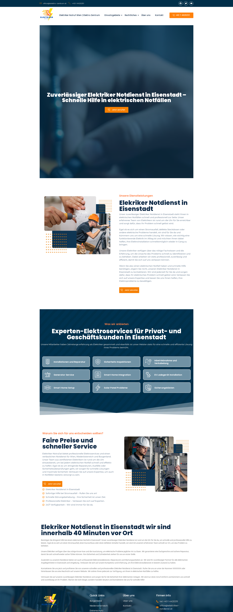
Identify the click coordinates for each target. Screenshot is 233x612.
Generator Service (64, 374)
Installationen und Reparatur (69, 361)
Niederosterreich (99, 605)
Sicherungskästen (164, 387)
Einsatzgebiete (112, 15)
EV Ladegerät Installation (168, 374)
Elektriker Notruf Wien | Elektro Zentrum (79, 15)
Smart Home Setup (64, 387)
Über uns (145, 15)
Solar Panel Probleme (116, 387)
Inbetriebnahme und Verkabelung (165, 362)
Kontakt (159, 15)
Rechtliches (131, 15)
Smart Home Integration (117, 374)
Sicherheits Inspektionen (117, 361)
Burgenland (96, 600)
